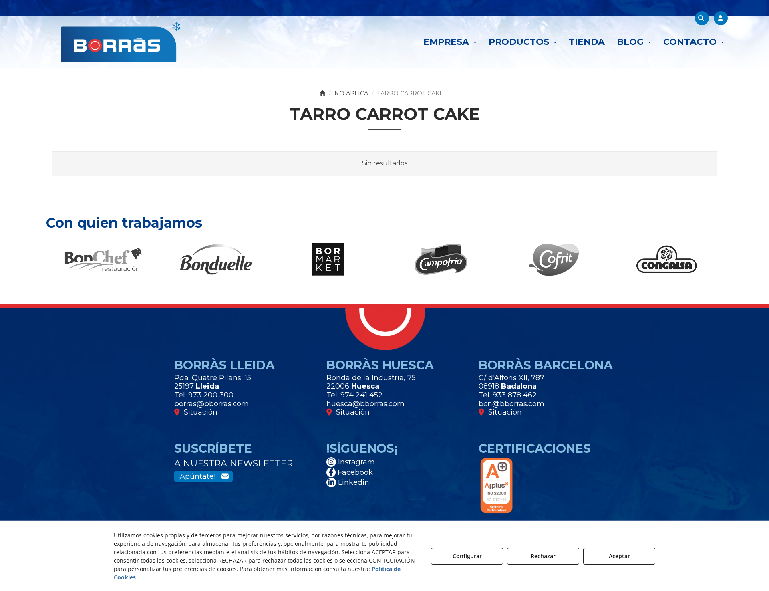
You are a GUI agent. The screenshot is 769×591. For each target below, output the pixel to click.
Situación (198, 412)
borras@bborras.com (211, 403)
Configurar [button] (467, 556)
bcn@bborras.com (511, 403)
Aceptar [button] (619, 556)
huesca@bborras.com (365, 403)
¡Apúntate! (199, 476)
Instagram (355, 462)
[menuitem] (450, 42)
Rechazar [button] (543, 556)
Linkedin (352, 482)
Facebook (354, 472)
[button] (120, 42)
